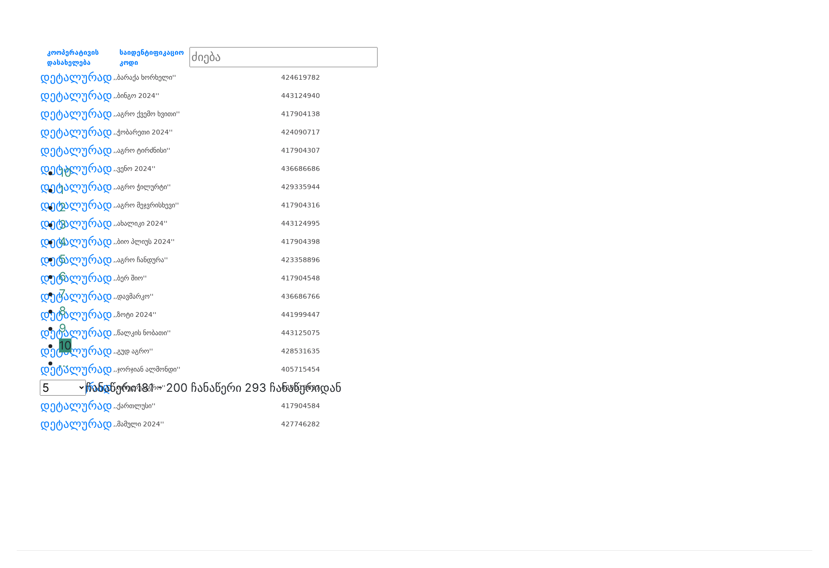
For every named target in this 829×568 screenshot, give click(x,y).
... (64, 363)
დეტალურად (76, 77)
